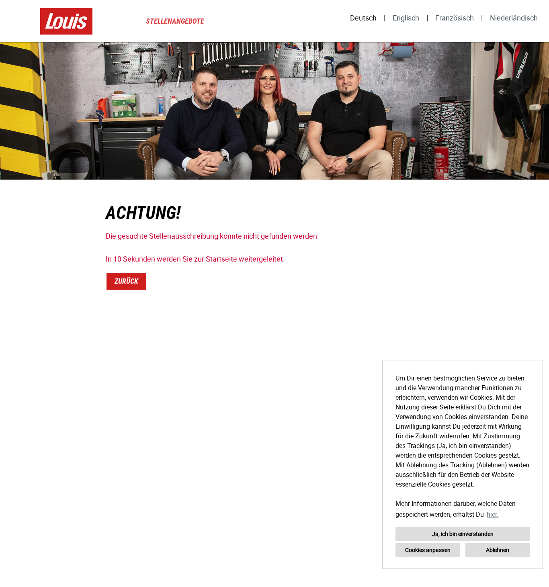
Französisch (454, 17)
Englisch (406, 17)
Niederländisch (514, 17)
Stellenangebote (175, 21)
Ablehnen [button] (497, 550)
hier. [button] (492, 514)
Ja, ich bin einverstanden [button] (463, 534)
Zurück (126, 281)
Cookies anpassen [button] (428, 550)
